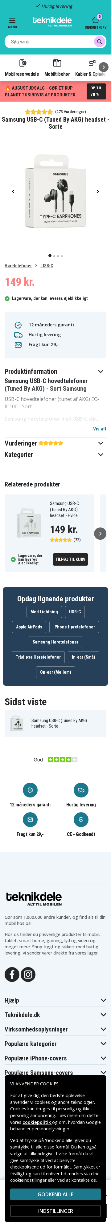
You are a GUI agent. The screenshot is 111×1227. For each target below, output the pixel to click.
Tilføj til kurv (70, 559)
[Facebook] (12, 974)
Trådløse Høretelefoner (38, 657)
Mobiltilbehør (57, 74)
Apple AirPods (29, 626)
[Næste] (104, 67)
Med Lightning (44, 611)
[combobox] (55, 41)
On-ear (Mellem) (55, 672)
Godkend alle (55, 1194)
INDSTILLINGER (55, 1211)
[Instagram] (28, 974)
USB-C (46, 265)
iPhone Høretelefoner (74, 626)
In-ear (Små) (83, 657)
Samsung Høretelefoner (55, 642)
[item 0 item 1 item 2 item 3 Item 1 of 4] (55, 191)
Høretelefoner (18, 265)
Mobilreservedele (22, 74)
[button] (55, 371)
